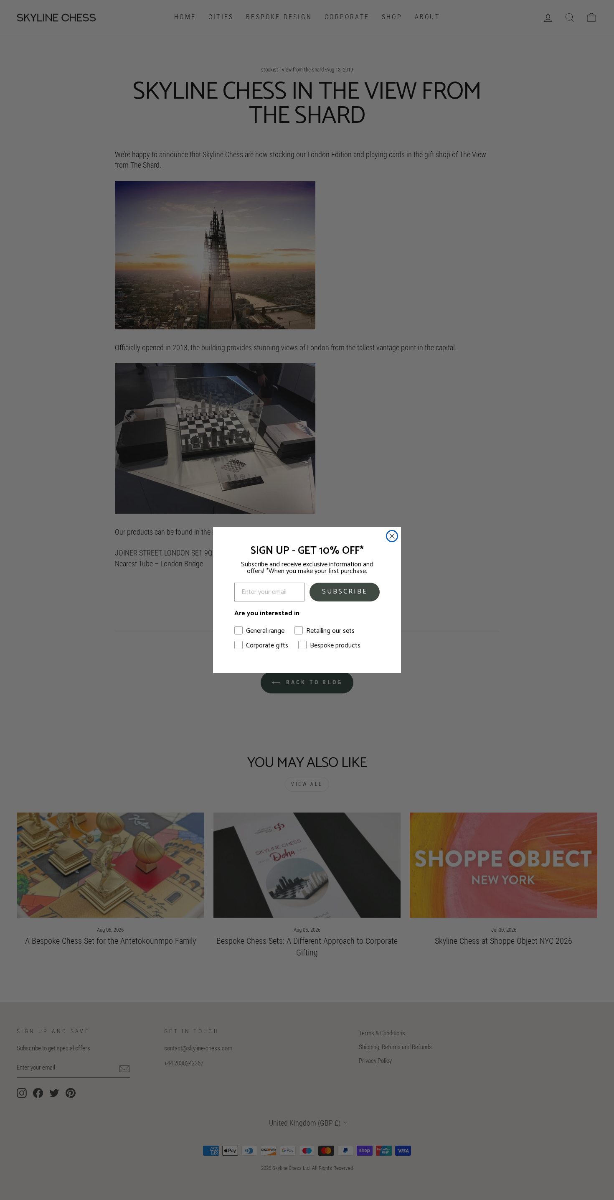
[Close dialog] (392, 536)
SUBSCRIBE (345, 591)
